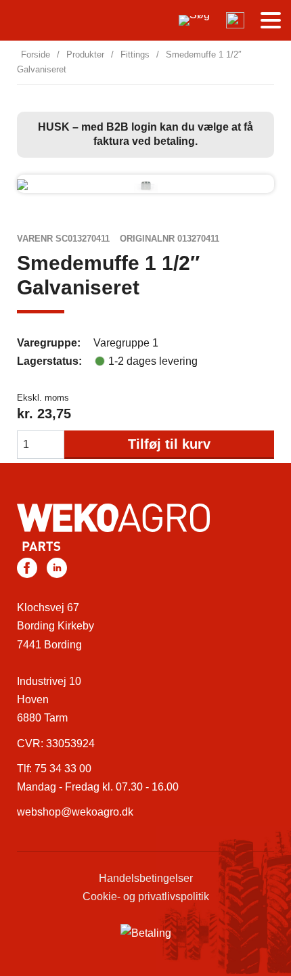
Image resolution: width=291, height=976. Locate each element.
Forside (35, 54)
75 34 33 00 (63, 768)
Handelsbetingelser (146, 878)
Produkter (85, 54)
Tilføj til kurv (169, 444)
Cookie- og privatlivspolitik (146, 896)
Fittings (135, 54)
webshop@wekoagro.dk (75, 812)
